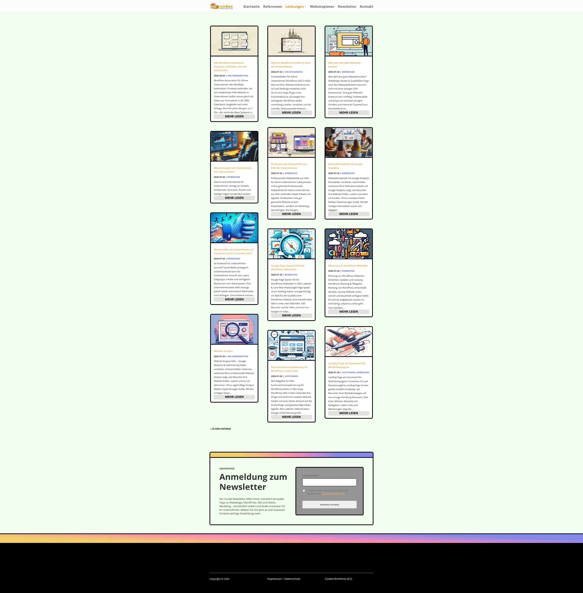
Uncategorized (294, 71)
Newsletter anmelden (329, 504)
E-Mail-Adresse (311, 475)
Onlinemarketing (237, 75)
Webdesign (233, 177)
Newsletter (347, 7)
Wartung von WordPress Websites (348, 265)
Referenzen (272, 7)
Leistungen (294, 7)
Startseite (251, 7)
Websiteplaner (322, 7)
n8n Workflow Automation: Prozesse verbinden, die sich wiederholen (230, 67)
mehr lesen (234, 116)
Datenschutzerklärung (333, 493)
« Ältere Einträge (220, 428)
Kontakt (366, 7)
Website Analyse (223, 351)
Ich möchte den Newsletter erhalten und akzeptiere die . (327, 492)
